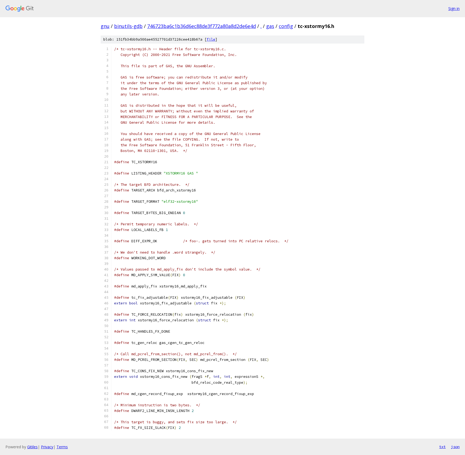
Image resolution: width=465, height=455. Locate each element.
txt (442, 446)
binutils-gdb (128, 26)
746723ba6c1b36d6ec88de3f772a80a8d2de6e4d (201, 26)
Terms (62, 446)
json (455, 446)
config (286, 26)
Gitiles (32, 446)
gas (270, 26)
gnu (105, 26)
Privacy (47, 446)
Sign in (454, 8)
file (211, 39)
